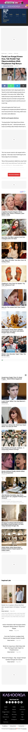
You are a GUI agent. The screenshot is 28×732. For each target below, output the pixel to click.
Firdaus (11, 630)
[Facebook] (7, 702)
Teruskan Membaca (14, 174)
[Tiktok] (15, 702)
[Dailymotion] (21, 702)
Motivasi (16, 53)
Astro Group (24, 728)
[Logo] (14, 6)
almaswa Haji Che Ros (8, 66)
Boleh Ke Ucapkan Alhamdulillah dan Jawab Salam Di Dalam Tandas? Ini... (14, 607)
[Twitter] (13, 702)
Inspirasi (10, 53)
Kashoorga (4, 53)
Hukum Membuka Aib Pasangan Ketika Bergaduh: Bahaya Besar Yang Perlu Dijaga (14, 626)
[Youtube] (18, 702)
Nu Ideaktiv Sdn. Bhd (13, 728)
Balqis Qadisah (5, 611)
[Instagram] (10, 702)
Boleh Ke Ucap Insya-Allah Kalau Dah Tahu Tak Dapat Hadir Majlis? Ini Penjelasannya (14, 648)
